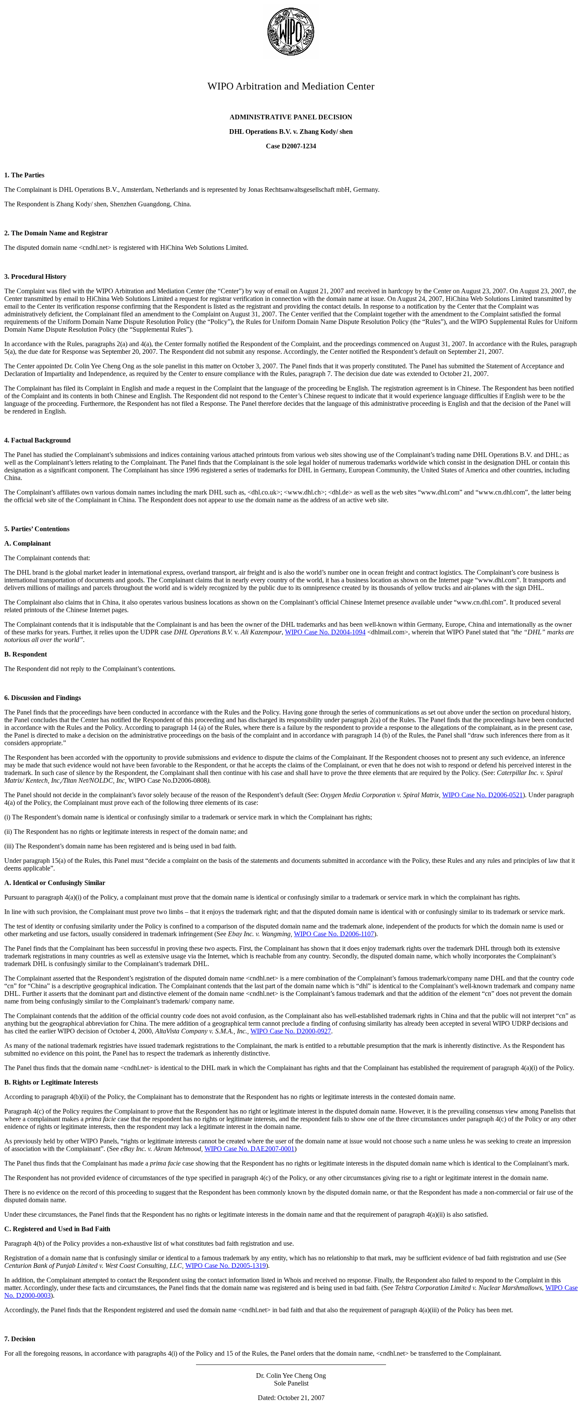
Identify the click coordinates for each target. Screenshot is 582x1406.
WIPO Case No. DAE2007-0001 (249, 1148)
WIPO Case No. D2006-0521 (482, 794)
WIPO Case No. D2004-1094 (325, 632)
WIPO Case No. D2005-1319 (225, 1265)
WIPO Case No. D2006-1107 (334, 933)
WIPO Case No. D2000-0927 (291, 1031)
